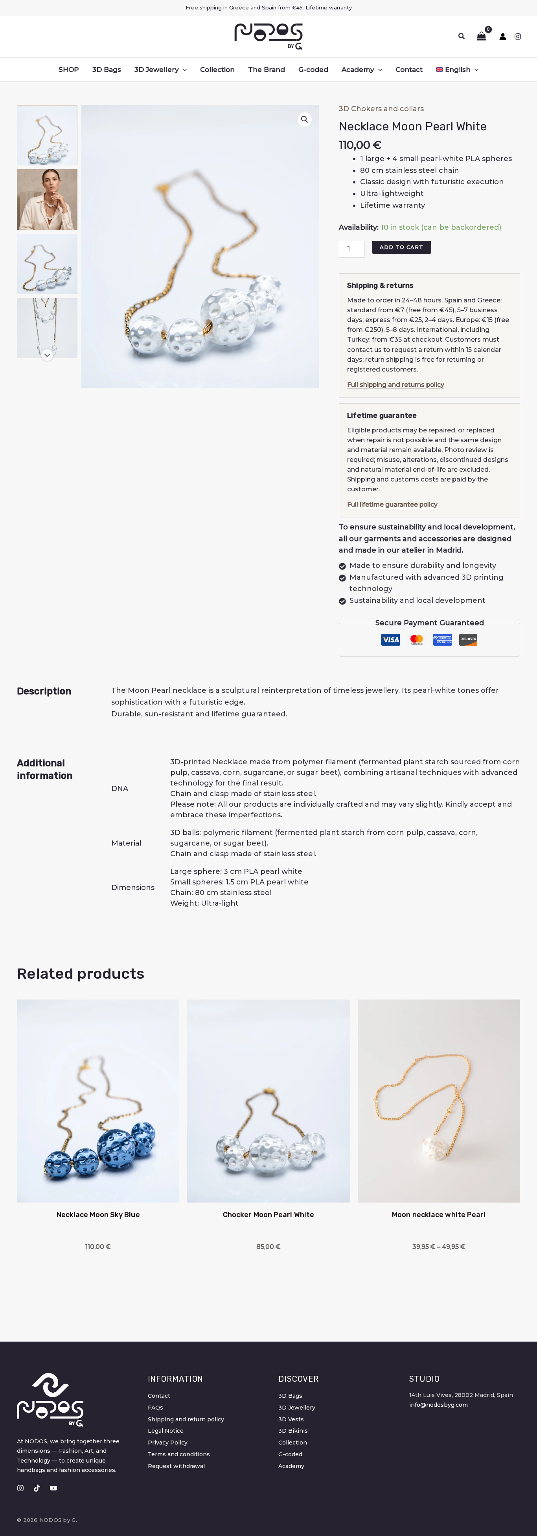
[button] (461, 36)
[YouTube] (53, 1488)
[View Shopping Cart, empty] (479, 36)
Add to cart (401, 247)
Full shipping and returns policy (395, 384)
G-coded (290, 1454)
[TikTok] (36, 1488)
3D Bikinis (293, 1430)
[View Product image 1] (47, 135)
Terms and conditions (179, 1454)
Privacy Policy (168, 1442)
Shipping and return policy (186, 1419)
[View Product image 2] (47, 199)
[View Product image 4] (47, 328)
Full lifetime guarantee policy (392, 504)
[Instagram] (517, 36)
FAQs (155, 1407)
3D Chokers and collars (381, 108)
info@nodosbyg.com (438, 1404)
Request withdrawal (176, 1466)
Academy (291, 1466)
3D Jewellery (296, 1407)
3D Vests (291, 1419)
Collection (292, 1442)
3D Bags (290, 1395)
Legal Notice (166, 1430)
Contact (159, 1395)
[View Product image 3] (47, 264)
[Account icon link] (502, 36)
